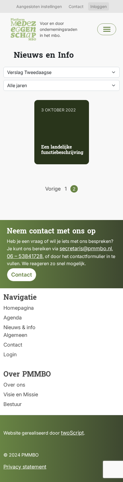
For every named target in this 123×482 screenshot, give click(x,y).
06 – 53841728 (25, 256)
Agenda (12, 318)
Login (10, 354)
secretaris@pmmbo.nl (85, 248)
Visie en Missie (20, 394)
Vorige (53, 189)
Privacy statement (24, 467)
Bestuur (12, 404)
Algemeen (15, 335)
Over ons (14, 385)
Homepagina (18, 308)
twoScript (72, 433)
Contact (76, 6)
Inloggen (98, 6)
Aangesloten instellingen (39, 6)
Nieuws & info (19, 327)
